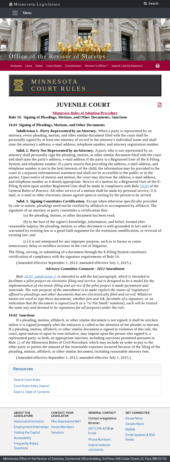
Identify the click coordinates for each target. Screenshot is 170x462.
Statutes (16, 65)
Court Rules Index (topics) (31, 386)
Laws (28, 65)
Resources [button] (23, 369)
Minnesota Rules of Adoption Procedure (85, 113)
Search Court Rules (27, 380)
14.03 (144, 186)
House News (134, 418)
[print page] (157, 65)
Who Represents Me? (66, 421)
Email (92, 433)
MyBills (130, 429)
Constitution (73, 65)
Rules (39, 65)
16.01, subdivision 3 (40, 276)
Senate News (135, 424)
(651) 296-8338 (99, 428)
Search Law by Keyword (127, 65)
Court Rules (54, 65)
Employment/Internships (31, 427)
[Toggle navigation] (15, 13)
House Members (62, 427)
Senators (57, 432)
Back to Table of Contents (32, 392)
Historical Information (29, 421)
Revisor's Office (95, 65)
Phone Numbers (99, 439)
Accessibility (22, 438)
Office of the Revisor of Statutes (57, 56)
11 (19, 342)
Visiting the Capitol (27, 432)
